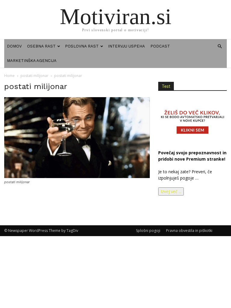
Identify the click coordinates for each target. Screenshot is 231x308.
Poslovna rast (82, 46)
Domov (14, 46)
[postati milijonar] (77, 176)
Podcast (160, 46)
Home (9, 75)
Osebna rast (41, 46)
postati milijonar (34, 75)
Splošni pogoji (148, 230)
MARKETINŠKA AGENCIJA (32, 60)
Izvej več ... (171, 191)
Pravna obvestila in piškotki (189, 230)
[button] (219, 46)
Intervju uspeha (126, 46)
